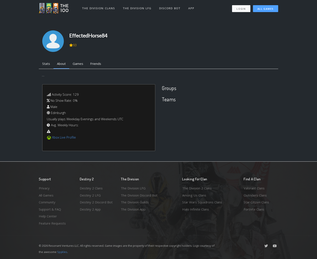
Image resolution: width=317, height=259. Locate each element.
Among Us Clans (194, 195)
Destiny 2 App (90, 209)
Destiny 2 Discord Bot (96, 202)
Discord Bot (169, 8)
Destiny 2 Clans (91, 188)
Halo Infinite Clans (195, 209)
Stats (46, 63)
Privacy (44, 188)
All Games (265, 8)
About (61, 63)
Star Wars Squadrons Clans (202, 202)
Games (78, 63)
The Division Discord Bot (139, 195)
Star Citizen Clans (256, 202)
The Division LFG (137, 8)
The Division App (133, 209)
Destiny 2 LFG (90, 195)
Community (47, 202)
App (191, 8)
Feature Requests (52, 223)
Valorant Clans (254, 188)
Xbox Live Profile (64, 137)
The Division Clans (98, 8)
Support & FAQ (50, 209)
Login (241, 8)
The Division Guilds (135, 202)
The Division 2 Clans (197, 188)
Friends (95, 63)
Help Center (48, 216)
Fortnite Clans (254, 209)
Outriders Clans (255, 195)
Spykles (62, 252)
